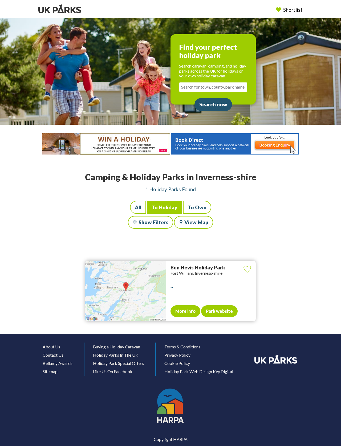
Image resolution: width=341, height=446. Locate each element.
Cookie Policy (177, 363)
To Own (197, 207)
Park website (219, 311)
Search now (213, 104)
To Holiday (164, 207)
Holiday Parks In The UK (115, 354)
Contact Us (53, 354)
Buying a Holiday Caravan (116, 346)
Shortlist (293, 10)
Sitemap (50, 371)
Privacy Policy (177, 354)
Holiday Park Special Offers (118, 363)
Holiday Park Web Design (188, 371)
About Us (51, 346)
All (138, 207)
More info (185, 311)
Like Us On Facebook (112, 371)
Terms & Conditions (182, 346)
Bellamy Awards (57, 363)
